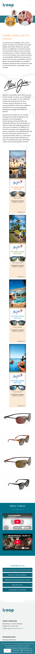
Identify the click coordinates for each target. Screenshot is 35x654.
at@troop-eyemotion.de (15, 628)
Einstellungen (27, 650)
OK (7, 650)
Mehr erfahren (16, 650)
